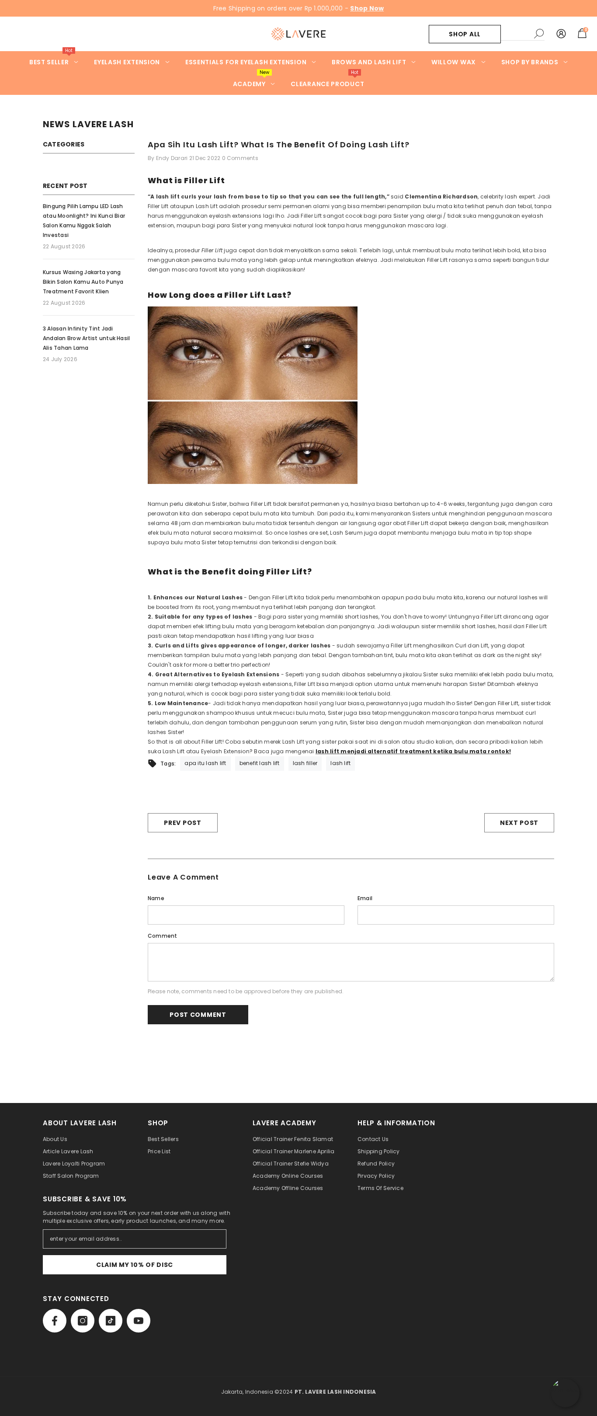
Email (365, 898)
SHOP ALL (465, 34)
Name (156, 898)
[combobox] (515, 33)
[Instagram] (82, 1321)
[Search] (523, 34)
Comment (162, 935)
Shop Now (367, 8)
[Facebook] (54, 1321)
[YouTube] (138, 1321)
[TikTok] (110, 1321)
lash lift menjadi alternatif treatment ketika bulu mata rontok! (413, 751)
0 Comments (240, 158)
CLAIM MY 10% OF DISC (134, 1264)
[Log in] (561, 34)
